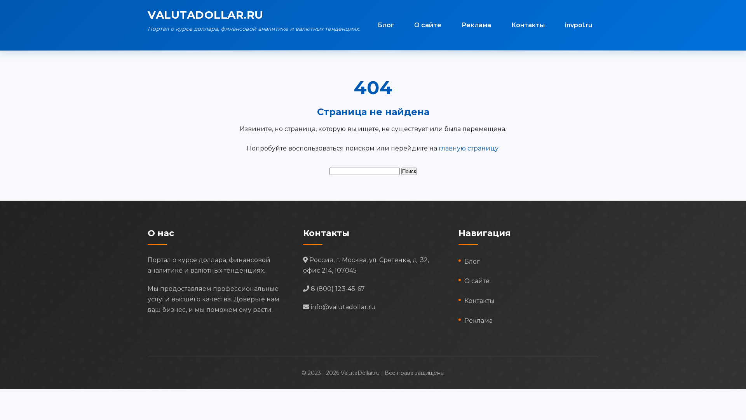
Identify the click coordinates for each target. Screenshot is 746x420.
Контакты (528, 25)
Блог (386, 25)
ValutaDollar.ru (205, 14)
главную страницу (468, 148)
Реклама (476, 25)
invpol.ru (578, 25)
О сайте (427, 25)
